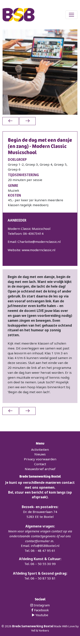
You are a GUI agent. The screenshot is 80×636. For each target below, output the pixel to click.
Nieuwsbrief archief (40, 469)
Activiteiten (40, 449)
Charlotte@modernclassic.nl (39, 241)
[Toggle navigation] (71, 14)
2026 (8, 626)
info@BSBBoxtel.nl (45, 545)
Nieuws (40, 454)
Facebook (41, 610)
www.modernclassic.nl (38, 250)
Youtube (41, 615)
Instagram (41, 605)
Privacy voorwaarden (40, 459)
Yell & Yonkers (40, 630)
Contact (40, 464)
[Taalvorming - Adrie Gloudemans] (10, 121)
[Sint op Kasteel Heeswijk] (27, 121)
